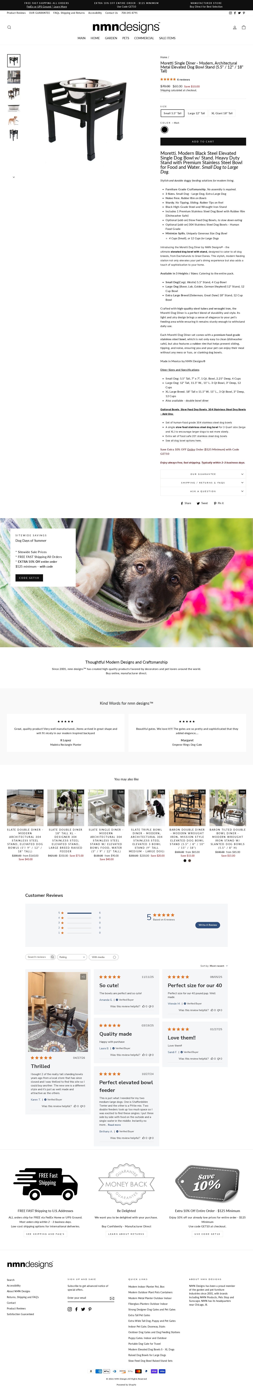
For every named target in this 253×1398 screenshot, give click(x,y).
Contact (11, 1302)
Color (169, 122)
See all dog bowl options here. (184, 440)
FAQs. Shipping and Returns (69, 13)
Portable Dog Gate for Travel (144, 1343)
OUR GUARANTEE (39, 13)
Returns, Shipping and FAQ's (23, 1297)
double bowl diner (197, 400)
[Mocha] (189, 860)
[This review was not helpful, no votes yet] (81, 1106)
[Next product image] (14, 176)
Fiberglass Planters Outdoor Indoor (148, 1304)
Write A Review (208, 925)
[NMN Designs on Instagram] (70, 1309)
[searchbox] (37, 957)
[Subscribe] (112, 1298)
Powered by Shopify (126, 1384)
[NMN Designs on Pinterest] (90, 1309)
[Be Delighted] (126, 1184)
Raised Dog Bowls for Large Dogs (147, 1355)
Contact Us (111, 13)
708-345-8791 (129, 13)
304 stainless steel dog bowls (214, 422)
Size (163, 106)
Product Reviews (16, 13)
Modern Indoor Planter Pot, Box (146, 1286)
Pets (125, 38)
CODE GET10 (29, 578)
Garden (111, 38)
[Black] (185, 860)
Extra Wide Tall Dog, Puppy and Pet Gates (152, 1321)
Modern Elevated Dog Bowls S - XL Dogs (151, 1349)
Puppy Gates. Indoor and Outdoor (147, 1338)
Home (95, 38)
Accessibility (95, 13)
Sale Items (167, 38)
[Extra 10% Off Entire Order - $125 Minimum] (207, 1184)
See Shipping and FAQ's (45, 1234)
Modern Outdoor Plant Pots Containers (150, 1292)
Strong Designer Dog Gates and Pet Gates (152, 1309)
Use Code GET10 (207, 1234)
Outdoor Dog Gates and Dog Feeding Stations (154, 1332)
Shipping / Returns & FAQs (203, 482)
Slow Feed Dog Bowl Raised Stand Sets (150, 1360)
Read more (114, 1125)
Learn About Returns (126, 1234)
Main (82, 38)
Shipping (165, 90)
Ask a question (203, 491)
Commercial (144, 38)
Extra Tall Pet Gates (139, 1315)
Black (164, 129)
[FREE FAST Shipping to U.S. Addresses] (45, 1184)
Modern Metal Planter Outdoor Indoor (150, 1298)
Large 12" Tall (196, 113)
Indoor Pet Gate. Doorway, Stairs (146, 1326)
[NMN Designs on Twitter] (83, 1309)
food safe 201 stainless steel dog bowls (203, 436)
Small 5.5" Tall (172, 113)
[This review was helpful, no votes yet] (75, 1106)
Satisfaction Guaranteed (20, 1314)
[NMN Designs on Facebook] (76, 1309)
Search (10, 1280)
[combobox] (72, 957)
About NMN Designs (18, 1291)
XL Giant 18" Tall (222, 113)
